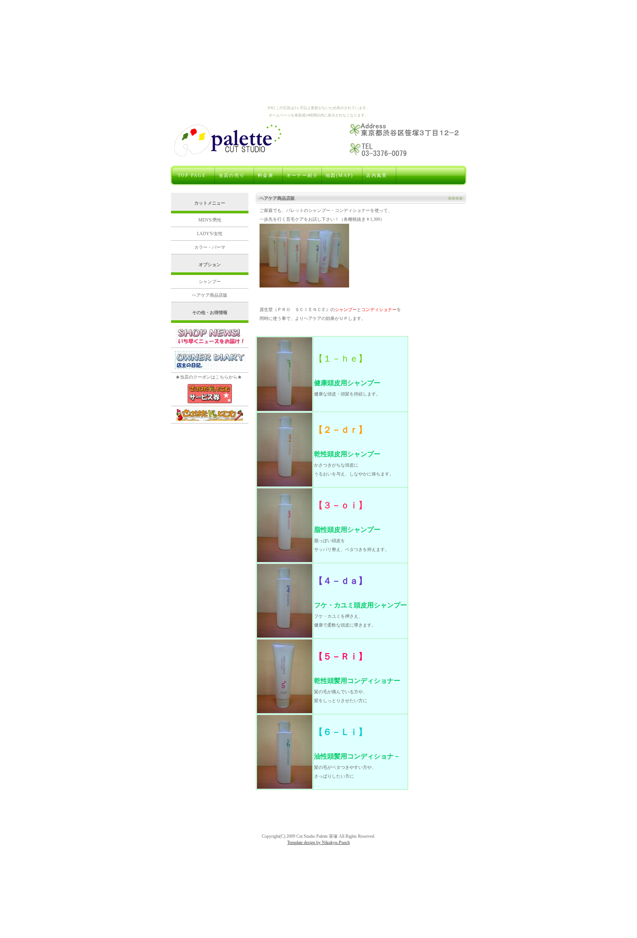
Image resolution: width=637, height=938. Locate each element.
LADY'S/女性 (210, 233)
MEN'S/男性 (210, 220)
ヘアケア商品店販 (209, 295)
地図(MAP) (342, 175)
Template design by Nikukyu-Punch (318, 842)
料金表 (268, 175)
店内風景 (379, 175)
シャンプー (210, 281)
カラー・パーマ (209, 247)
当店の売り (234, 175)
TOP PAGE (194, 175)
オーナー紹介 (302, 175)
